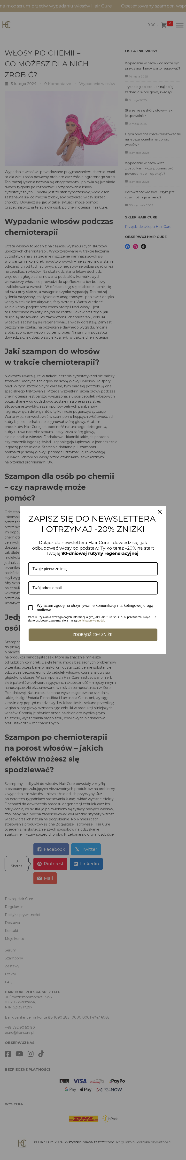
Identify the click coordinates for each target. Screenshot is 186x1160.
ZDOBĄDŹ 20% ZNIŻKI (93, 635)
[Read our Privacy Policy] (155, 618)
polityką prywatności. (91, 620)
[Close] (160, 511)
